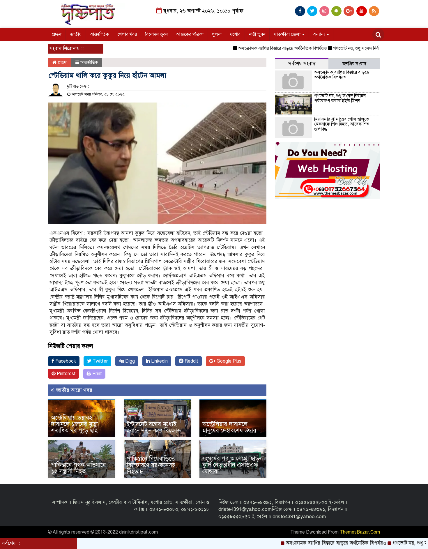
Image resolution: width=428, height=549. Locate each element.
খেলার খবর (127, 34)
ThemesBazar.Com (360, 532)
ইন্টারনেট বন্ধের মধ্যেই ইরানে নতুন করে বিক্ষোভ (154, 427)
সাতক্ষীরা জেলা (288, 34)
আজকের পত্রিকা (190, 34)
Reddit (190, 361)
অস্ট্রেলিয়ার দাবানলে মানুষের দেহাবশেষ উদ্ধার (229, 427)
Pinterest (66, 374)
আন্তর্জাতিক (99, 34)
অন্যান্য (319, 34)
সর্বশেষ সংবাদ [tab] (301, 64)
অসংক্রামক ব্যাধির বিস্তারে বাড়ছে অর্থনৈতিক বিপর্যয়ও (267, 48)
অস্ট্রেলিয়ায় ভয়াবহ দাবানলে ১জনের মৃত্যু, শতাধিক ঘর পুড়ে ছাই (75, 424)
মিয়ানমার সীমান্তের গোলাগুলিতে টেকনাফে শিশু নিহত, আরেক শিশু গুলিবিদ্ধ (341, 124)
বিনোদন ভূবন (156, 34)
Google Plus (228, 361)
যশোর (235, 34)
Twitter (99, 361)
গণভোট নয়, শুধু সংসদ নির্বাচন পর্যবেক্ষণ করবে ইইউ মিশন (367, 48)
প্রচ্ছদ (56, 34)
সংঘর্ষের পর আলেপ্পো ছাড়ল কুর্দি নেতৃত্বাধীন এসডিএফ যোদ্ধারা (232, 465)
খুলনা (217, 34)
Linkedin (159, 361)
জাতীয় (76, 34)
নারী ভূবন (257, 34)
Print (96, 374)
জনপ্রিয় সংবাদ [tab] (354, 64)
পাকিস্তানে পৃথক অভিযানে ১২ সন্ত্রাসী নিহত (78, 468)
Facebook (65, 361)
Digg (129, 361)
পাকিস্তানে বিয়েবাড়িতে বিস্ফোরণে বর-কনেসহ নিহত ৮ (151, 465)
